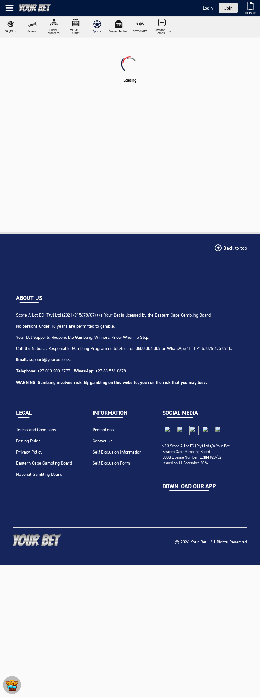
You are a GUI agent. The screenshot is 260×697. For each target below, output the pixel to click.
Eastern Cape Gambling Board (44, 463)
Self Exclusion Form (111, 463)
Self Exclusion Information (117, 451)
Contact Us (103, 440)
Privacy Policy (29, 451)
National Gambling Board (39, 474)
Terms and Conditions (36, 429)
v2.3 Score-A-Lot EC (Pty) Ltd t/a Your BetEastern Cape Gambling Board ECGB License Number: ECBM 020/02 (196, 451)
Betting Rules (28, 440)
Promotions (103, 429)
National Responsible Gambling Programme (72, 348)
